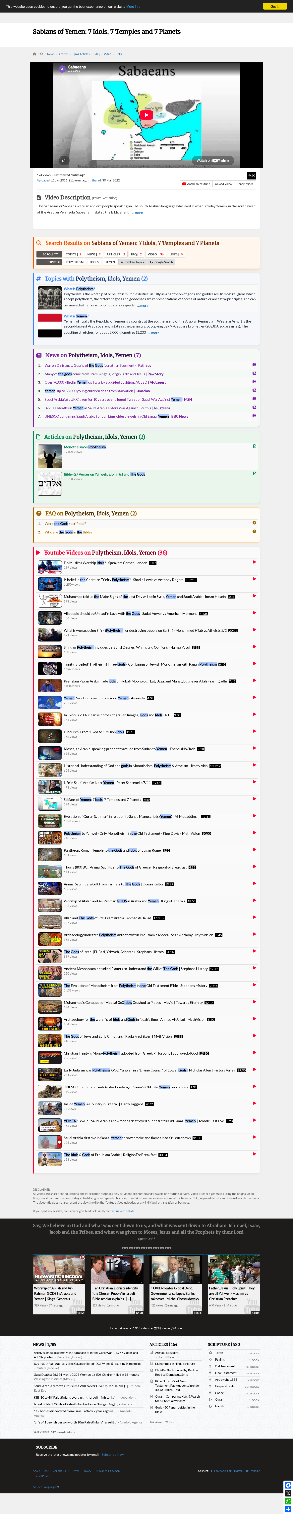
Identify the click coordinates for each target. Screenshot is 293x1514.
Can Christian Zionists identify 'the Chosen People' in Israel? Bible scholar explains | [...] (115, 1293)
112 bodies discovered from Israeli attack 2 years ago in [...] (75, 1411)
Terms (75, 1470)
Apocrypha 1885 (226, 1379)
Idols (114, 278)
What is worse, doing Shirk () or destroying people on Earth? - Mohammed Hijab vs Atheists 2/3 (145, 630)
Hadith (219, 1406)
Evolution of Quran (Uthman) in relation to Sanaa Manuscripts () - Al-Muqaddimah (132, 816)
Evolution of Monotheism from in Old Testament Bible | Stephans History (135, 985)
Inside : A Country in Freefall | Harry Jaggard (103, 1104)
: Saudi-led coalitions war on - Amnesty (104, 698)
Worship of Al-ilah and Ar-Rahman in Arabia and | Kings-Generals (124, 901)
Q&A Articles (81, 54)
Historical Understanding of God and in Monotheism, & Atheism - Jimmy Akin (136, 765)
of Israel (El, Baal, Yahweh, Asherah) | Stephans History (114, 952)
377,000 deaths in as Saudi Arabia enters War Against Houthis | (107, 408)
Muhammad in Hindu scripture (175, 1363)
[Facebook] (288, 1485)
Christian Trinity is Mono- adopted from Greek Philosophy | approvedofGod (131, 1053)
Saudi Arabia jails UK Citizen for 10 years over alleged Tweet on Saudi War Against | (118, 399)
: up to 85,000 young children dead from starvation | (97, 391)
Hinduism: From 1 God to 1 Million (94, 732)
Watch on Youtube (198, 183)
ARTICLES (163, 1344)
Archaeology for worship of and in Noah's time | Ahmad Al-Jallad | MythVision (134, 1019)
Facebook (219, 1470)
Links (119, 54)
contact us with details (120, 1211)
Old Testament (225, 1366)
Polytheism (90, 278)
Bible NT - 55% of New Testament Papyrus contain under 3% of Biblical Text (177, 1385)
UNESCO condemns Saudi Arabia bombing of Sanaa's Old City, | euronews (126, 1087)
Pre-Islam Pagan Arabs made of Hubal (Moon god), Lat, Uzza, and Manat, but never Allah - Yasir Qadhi (145, 681)
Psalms (220, 1359)
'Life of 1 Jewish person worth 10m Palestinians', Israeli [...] (75, 1422)
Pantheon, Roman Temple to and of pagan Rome (112, 850)
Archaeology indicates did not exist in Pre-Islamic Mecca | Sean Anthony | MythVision (138, 935)
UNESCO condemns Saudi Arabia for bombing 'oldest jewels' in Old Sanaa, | (116, 416)
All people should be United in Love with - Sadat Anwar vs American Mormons (130, 613)
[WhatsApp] (288, 1501)
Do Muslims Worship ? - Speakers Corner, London (105, 563)
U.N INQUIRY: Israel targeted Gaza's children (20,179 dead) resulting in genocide (87, 1363)
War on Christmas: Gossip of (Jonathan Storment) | (98, 365)
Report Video (245, 183)
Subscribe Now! (113, 1454)
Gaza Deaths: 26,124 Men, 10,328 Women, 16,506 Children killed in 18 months (86, 1374)
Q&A (46, 1470)
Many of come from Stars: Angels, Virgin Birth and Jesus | (104, 374)
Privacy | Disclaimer (95, 1470)
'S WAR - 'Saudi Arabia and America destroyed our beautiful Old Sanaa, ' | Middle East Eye (144, 1121)
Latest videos (119, 1328)
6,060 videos (141, 1328)
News (50, 54)
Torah (219, 1352)
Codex (219, 1393)
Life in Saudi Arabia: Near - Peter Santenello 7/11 (107, 782)
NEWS (44, 1344)
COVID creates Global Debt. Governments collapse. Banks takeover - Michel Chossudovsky (175, 1293)
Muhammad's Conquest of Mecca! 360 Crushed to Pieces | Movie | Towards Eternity (133, 1002)
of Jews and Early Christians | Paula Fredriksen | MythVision (118, 1036)
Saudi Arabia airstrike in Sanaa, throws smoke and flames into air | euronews (127, 1138)
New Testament (226, 1373)
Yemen (131, 278)
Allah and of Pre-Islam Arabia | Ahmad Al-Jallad (107, 918)
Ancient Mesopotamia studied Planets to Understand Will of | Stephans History (136, 968)
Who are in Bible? (68, 532)
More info (133, 6)
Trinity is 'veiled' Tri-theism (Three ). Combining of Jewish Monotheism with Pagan (140, 664)
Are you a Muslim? (167, 1352)
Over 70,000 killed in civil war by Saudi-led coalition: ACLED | (105, 382)
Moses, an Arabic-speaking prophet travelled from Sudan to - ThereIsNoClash (129, 749)
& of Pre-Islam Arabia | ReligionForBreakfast (110, 1154)
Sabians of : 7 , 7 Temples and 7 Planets (102, 799)
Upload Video (223, 183)
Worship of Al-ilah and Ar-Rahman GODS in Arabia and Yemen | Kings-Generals (55, 1293)
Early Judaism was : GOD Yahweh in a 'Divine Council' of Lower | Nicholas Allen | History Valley (149, 1070)
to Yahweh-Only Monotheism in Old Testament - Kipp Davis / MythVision (132, 833)
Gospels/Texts (225, 1386)
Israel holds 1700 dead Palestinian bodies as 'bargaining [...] (76, 1404)
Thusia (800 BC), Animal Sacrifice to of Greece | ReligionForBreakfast (125, 867)
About (36, 1470)
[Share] (288, 1509)
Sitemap (115, 1470)
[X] (288, 1493)
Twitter (237, 1470)
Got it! (275, 6)
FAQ (97, 54)
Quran (219, 1399)
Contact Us (59, 1470)
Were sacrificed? (65, 523)
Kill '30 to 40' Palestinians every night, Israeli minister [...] (74, 1397)
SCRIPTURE (224, 1344)
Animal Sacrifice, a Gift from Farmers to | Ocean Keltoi (113, 884)
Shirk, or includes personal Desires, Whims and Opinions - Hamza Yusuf (127, 647)
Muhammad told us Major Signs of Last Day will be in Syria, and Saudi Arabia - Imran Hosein (145, 596)
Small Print (41, 1476)
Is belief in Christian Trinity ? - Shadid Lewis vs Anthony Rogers (123, 579)
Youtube (254, 1470)
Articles (64, 54)
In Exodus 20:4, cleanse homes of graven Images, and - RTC (118, 715)
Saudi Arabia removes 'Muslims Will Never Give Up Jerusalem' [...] (81, 1386)
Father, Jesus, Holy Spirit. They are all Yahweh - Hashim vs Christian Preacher (232, 1293)
